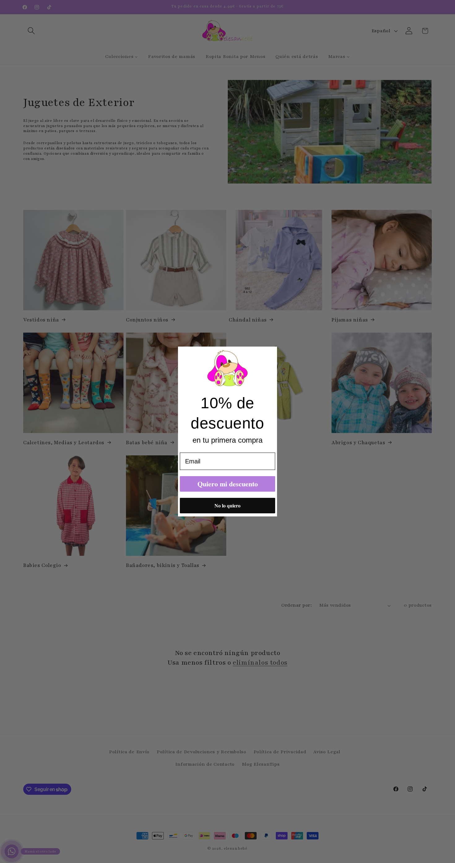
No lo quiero (227, 505)
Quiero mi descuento (227, 484)
